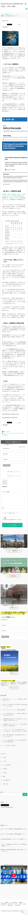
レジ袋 (21, 433)
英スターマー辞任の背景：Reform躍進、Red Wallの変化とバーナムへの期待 (15, 705)
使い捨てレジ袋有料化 (11, 196)
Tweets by (3, 807)
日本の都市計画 (6, 780)
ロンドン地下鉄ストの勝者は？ (9, 745)
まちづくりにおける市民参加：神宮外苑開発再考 (11, 828)
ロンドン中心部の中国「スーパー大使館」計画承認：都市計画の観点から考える (15, 714)
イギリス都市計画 (7, 765)
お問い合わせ (10, 905)
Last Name (5, 459)
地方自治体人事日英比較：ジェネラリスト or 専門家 (12, 839)
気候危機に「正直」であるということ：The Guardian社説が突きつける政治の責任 (15, 725)
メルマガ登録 (17, 905)
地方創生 (5, 772)
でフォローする (15, 471)
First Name (5, 453)
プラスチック (6, 433)
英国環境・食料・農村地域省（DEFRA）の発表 (13, 194)
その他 (4, 761)
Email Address (6, 448)
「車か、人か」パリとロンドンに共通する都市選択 (14, 709)
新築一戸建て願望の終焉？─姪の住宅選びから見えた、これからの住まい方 (15, 735)
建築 (4, 776)
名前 (3, 508)
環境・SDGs (6, 431)
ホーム (2, 902)
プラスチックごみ (14, 433)
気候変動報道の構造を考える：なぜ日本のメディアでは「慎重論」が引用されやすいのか (15, 719)
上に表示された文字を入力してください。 (12, 519)
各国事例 (5, 768)
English (4, 757)
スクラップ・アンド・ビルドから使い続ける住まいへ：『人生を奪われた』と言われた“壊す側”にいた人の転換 (15, 730)
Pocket (19, 24)
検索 (2, 792)
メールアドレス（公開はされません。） (9, 512)
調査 (21, 349)
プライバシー (3, 905)
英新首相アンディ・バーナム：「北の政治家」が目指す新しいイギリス (15, 700)
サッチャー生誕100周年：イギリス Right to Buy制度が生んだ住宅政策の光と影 (14, 741)
